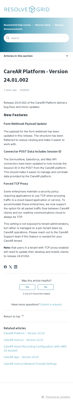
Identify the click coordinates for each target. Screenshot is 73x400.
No (45, 287)
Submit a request (51, 304)
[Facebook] (5, 266)
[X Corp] (10, 266)
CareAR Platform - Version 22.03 (24, 333)
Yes (27, 287)
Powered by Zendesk (58, 396)
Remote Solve (42, 24)
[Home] (26, 9)
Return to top (12, 316)
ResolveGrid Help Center (17, 24)
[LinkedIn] (15, 266)
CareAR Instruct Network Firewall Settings (30, 363)
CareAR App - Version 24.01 (21, 357)
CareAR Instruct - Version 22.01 (23, 340)
